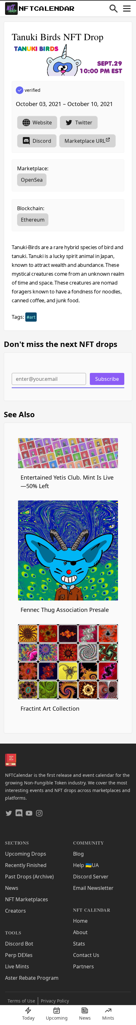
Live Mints (17, 966)
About (80, 932)
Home (80, 920)
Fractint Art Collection (50, 708)
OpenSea (32, 179)
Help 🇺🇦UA (86, 865)
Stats (79, 943)
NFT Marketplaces (26, 899)
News (11, 887)
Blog (78, 853)
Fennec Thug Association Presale (65, 609)
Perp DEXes (19, 955)
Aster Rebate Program (32, 977)
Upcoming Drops (25, 853)
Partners (83, 966)
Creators (15, 910)
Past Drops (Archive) (29, 876)
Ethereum (33, 219)
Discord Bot (19, 943)
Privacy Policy (55, 1001)
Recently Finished (25, 865)
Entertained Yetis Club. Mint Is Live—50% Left (67, 482)
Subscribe (107, 378)
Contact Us (86, 955)
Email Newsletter (93, 887)
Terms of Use (21, 1001)
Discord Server (90, 876)
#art (31, 317)
